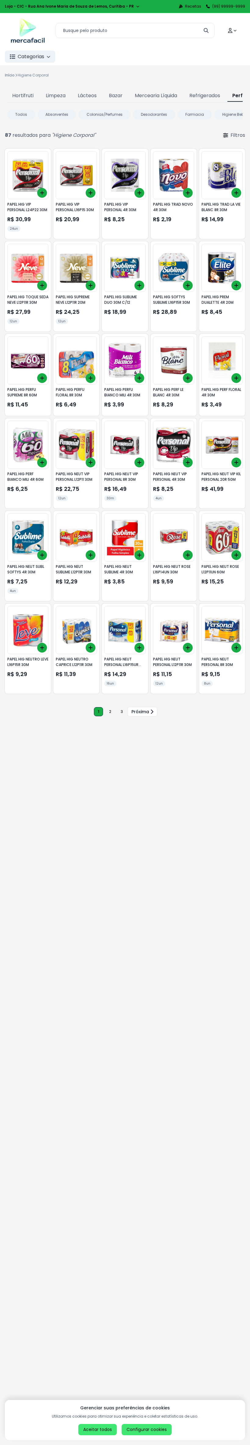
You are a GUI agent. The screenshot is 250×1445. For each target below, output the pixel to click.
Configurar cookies (147, 1429)
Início (10, 75)
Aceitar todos (97, 1429)
